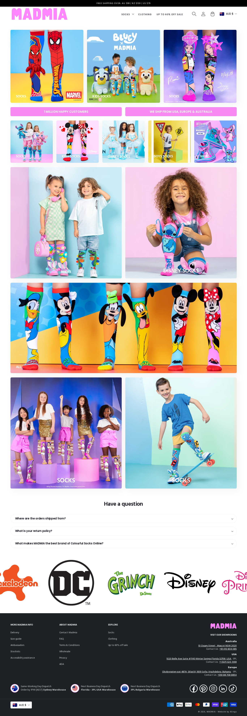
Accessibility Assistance (22, 658)
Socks (111, 633)
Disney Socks (119, 157)
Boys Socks (163, 156)
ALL (18, 367)
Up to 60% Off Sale (118, 645)
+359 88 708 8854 (227, 675)
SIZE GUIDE (16, 639)
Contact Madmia (68, 633)
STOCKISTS (15, 652)
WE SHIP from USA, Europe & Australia (181, 111)
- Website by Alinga (226, 711)
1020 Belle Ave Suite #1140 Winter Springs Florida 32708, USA (198, 659)
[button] (127, 14)
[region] (123, 3)
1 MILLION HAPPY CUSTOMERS (66, 111)
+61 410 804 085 (228, 649)
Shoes (205, 156)
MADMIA (211, 711)
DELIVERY (14, 633)
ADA (61, 664)
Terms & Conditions (69, 645)
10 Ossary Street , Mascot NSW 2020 (217, 646)
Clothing (112, 639)
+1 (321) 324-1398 (228, 662)
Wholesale (64, 652)
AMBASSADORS (17, 645)
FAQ (61, 639)
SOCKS (21, 96)
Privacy (63, 658)
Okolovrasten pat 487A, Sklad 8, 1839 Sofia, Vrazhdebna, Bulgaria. (196, 672)
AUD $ (229, 14)
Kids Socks (101, 96)
